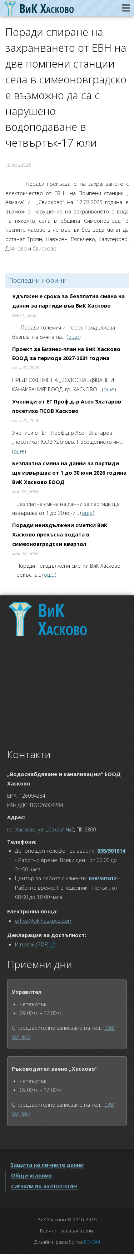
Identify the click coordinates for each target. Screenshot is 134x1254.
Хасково (62, 619)
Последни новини (37, 280)
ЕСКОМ (92, 1242)
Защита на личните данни (47, 1164)
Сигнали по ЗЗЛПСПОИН (44, 1186)
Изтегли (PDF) (31, 944)
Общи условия (31, 1175)
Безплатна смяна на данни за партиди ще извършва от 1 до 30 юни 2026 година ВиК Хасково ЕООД (69, 472)
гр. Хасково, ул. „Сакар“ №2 (40, 829)
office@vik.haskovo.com (44, 920)
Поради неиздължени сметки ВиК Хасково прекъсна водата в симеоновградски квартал (60, 534)
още (73, 336)
